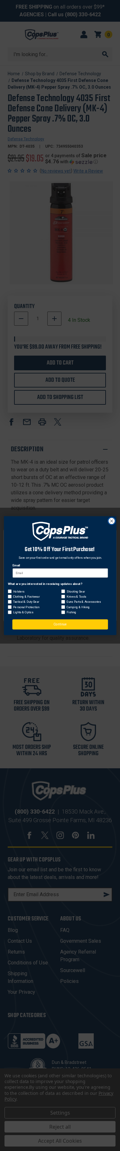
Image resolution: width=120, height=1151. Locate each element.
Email (16, 565)
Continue (60, 624)
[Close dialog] (111, 521)
